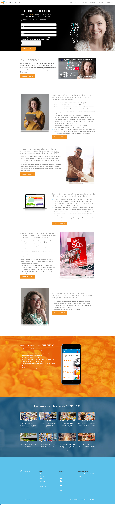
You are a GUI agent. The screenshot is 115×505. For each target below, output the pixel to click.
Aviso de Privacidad (25, 499)
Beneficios (92, 2)
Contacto (42, 489)
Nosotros (77, 2)
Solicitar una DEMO (27, 174)
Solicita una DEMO (27, 76)
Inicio (70, 2)
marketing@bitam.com (84, 473)
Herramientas (109, 2)
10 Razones (100, 2)
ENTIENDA (84, 2)
